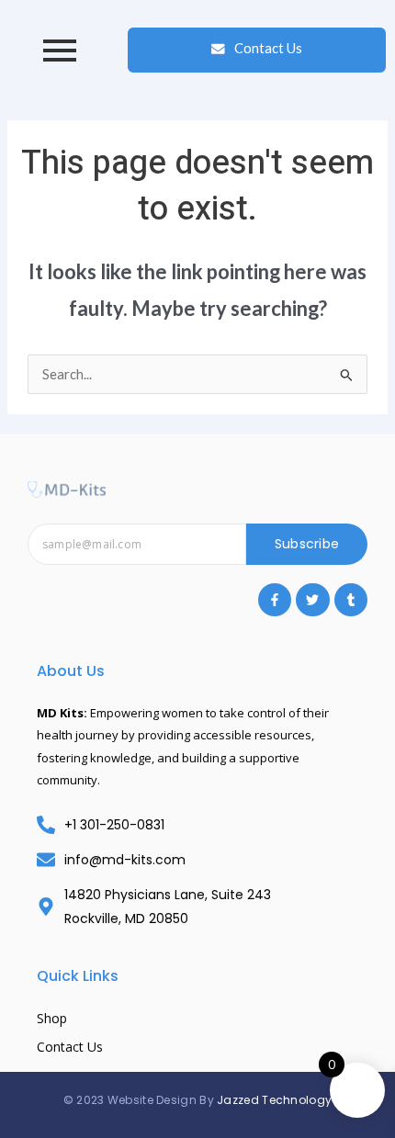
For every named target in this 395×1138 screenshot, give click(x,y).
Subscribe (307, 544)
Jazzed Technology (274, 1100)
